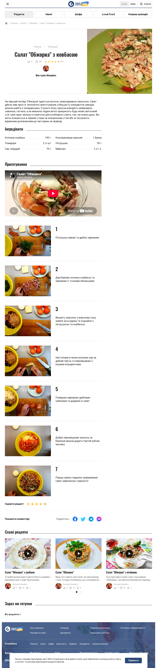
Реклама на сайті (38, 633)
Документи (65, 633)
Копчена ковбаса (15, 137)
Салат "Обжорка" (65, 572)
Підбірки (73, 644)
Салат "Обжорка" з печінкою (121, 572)
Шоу (7, 660)
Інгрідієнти (85, 644)
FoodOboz (11, 643)
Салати (23, 23)
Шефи (78, 14)
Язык (133, 4)
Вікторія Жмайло (20, 584)
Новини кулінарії (138, 14)
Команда (64, 628)
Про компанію (37, 628)
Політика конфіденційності (133, 628)
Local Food (108, 14)
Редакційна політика (99, 633)
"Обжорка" (33, 23)
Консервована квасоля (69, 137)
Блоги (8, 653)
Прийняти (133, 660)
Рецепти (19, 14)
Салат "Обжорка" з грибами (20, 572)
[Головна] (6, 23)
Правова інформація (100, 628)
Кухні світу (61, 644)
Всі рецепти (12, 614)
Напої (49, 14)
